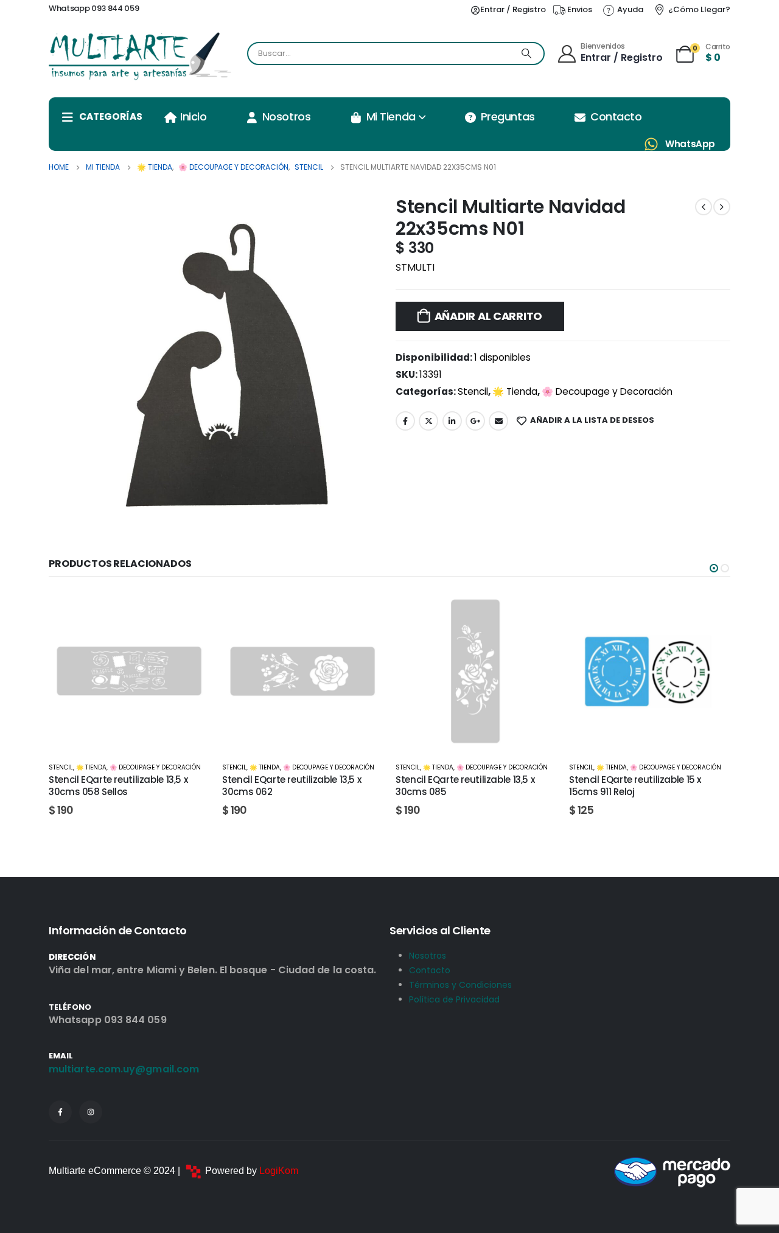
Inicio (193, 116)
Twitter (428, 421)
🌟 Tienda (514, 391)
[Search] (526, 53)
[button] (713, 568)
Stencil (473, 391)
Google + (475, 421)
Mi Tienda (391, 116)
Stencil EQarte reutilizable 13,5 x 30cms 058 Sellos (118, 785)
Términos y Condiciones (460, 985)
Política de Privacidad (454, 999)
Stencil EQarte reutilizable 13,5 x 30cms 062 (291, 785)
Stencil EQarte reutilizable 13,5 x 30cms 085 (465, 785)
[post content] (129, 671)
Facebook (405, 421)
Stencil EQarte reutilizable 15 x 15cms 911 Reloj (635, 785)
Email (498, 421)
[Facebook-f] (60, 1112)
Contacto (615, 116)
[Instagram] (90, 1112)
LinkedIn (452, 421)
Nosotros (286, 116)
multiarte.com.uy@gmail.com (124, 1069)
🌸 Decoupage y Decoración (607, 391)
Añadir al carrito (488, 316)
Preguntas (508, 116)
